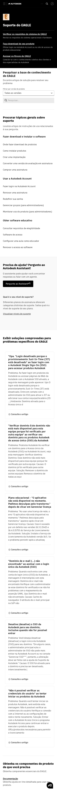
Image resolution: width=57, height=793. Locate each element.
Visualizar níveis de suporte (17, 313)
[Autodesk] (15, 4)
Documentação (10, 778)
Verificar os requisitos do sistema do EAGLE (25, 34)
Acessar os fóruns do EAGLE (17, 56)
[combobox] (28, 93)
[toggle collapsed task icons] (42, 3)
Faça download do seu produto (18, 43)
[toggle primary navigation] (5, 3)
